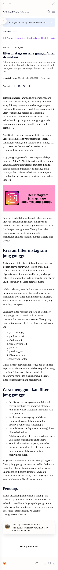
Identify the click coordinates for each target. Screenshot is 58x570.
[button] (53, 3)
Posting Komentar (29, 546)
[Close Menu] (52, 22)
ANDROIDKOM (11, 11)
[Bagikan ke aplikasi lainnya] (29, 86)
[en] (10, 3)
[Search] (48, 11)
